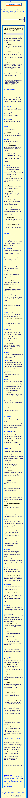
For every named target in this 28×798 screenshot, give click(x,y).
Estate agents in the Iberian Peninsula (15, 318)
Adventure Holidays (11, 664)
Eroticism (9, 51)
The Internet (8, 614)
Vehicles (7, 719)
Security (8, 112)
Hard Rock (9, 529)
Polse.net (21, 793)
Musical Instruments (11, 541)
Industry (7, 448)
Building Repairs (10, 153)
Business (7, 165)
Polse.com (15, 793)
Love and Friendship (11, 72)
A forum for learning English (14, 4)
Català (22, 11)
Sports (6, 567)
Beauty (7, 126)
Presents (8, 558)
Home (2, 9)
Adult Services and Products (12, 36)
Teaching (7, 584)
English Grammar (8, 786)
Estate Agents (8, 312)
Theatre (8, 303)
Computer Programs (11, 256)
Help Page (18, 9)
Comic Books (9, 280)
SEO (8, 631)
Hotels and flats (10, 692)
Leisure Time (8, 513)
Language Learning (11, 592)
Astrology (9, 44)
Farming (7, 329)
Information (8, 454)
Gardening (9, 343)
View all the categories (15, 11)
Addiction (9, 392)
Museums (9, 287)
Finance (8, 176)
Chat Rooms (19, 778)
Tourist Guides (10, 707)
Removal (8, 207)
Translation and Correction (12, 224)
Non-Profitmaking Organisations (13, 423)
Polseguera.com (20, 792)
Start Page (4, 792)
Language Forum (11, 778)
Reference (9, 294)
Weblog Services (15, 781)
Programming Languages (12, 623)
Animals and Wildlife (10, 96)
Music (6, 519)
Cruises (8, 682)
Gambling (9, 62)
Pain (8, 407)
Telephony (7, 605)
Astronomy (8, 119)
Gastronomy (8, 371)
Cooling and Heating (11, 440)
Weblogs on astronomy (11, 751)
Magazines (9, 462)
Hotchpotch (8, 416)
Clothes (7, 240)
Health (6, 379)
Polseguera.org (7, 793)
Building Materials (10, 145)
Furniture (7, 360)
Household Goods (9, 431)
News (8, 480)
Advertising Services (10, 89)
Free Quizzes (16, 780)
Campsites (9, 674)
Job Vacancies (8, 496)
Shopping (7, 549)
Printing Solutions (10, 199)
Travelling (7, 657)
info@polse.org (18, 796)
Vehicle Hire (9, 726)
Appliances (8, 106)
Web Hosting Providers (11, 648)
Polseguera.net (11, 792)
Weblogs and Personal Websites (13, 738)
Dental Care (9, 399)
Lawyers (8, 185)
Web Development (11, 639)
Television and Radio (11, 487)
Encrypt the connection (10, 9)
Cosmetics (9, 132)
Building (7, 139)
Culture (7, 265)
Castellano (10, 12)
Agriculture (9, 336)
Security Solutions (10, 217)
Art (7, 272)
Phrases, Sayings (8, 780)
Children (7, 233)
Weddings (10, 79)
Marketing (9, 191)
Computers (8, 248)
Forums (7, 352)
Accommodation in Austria (13, 700)
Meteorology (9, 470)
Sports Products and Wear (12, 575)
